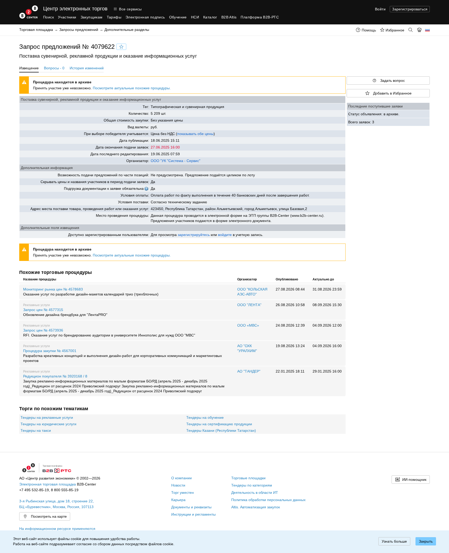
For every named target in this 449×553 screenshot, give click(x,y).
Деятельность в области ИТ (254, 492)
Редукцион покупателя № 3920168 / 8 (123, 383)
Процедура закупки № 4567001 (122, 356)
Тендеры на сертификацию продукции (219, 424)
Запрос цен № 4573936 (109, 332)
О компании (181, 478)
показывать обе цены (195, 134)
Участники (67, 17)
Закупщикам (92, 17)
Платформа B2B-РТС (260, 17)
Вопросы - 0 (54, 68)
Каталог (210, 17)
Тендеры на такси (36, 430)
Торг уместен (182, 492)
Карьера (178, 500)
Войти (380, 9)
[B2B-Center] (28, 12)
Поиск (48, 17)
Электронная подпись (145, 17)
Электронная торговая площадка (47, 484)
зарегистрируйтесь (194, 235)
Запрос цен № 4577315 (65, 312)
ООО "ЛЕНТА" (249, 305)
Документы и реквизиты (191, 507)
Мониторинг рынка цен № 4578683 (91, 291)
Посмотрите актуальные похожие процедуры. (132, 88)
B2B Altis (229, 17)
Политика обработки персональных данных (268, 500)
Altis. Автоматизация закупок (255, 507)
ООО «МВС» (248, 325)
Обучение (178, 17)
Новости (178, 485)
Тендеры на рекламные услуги (47, 417)
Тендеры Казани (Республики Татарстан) (221, 430)
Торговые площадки (248, 478)
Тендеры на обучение (205, 417)
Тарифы (114, 17)
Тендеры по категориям (251, 485)
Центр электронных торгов (75, 8)
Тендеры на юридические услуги (48, 424)
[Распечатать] (419, 29)
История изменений (87, 68)
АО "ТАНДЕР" (248, 371)
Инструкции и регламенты (193, 514)
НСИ (195, 17)
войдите (225, 235)
